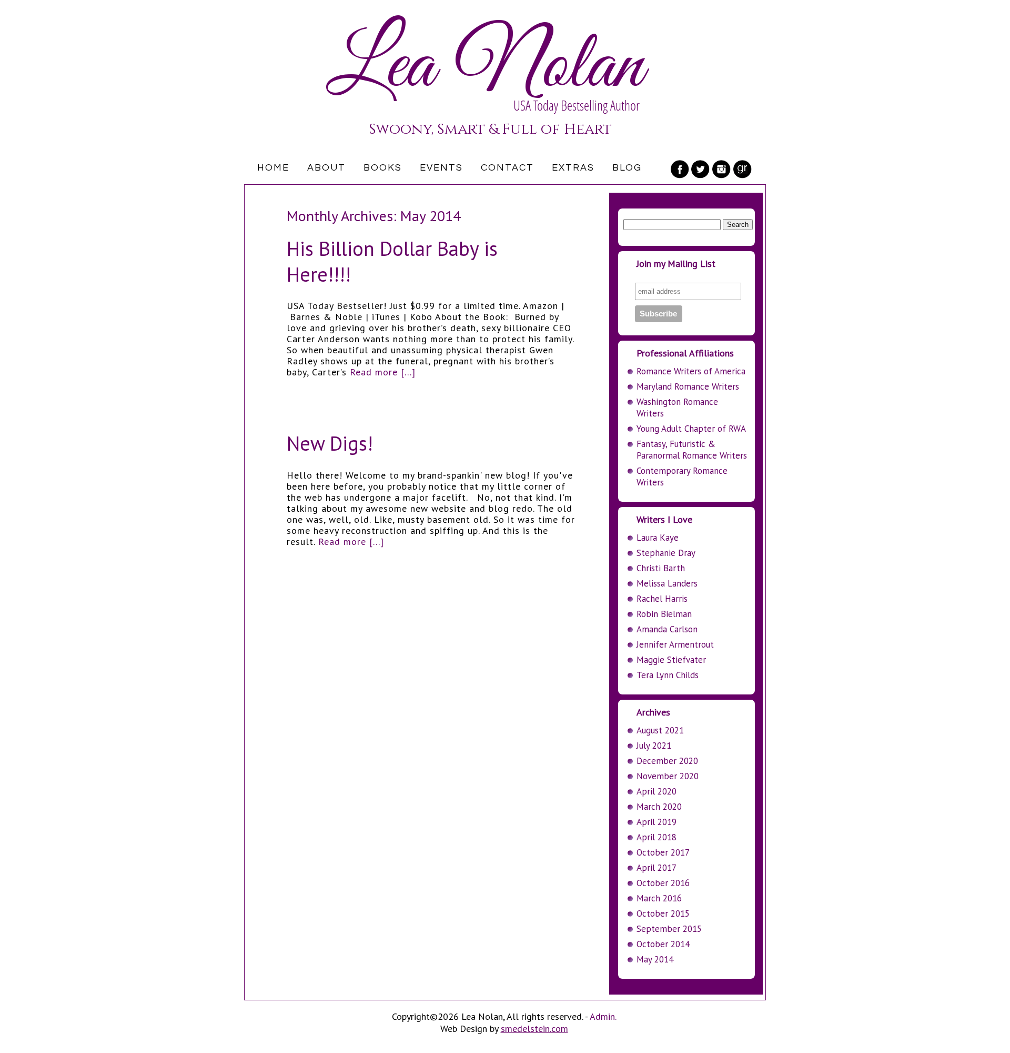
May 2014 (655, 959)
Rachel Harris (662, 598)
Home (273, 168)
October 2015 (663, 913)
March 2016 (659, 898)
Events (441, 168)
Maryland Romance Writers (688, 386)
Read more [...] (383, 372)
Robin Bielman (664, 614)
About (326, 168)
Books (382, 168)
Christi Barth (661, 568)
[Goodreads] (742, 169)
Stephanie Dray (666, 553)
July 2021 (654, 745)
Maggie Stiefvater (671, 659)
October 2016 (663, 883)
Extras (573, 168)
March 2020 (659, 806)
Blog (627, 168)
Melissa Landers (667, 583)
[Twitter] (700, 169)
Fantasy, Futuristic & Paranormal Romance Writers (692, 449)
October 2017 (663, 852)
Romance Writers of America (691, 371)
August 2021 (660, 730)
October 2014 (663, 944)
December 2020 (667, 761)
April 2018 (656, 837)
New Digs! (330, 443)
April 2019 (656, 822)
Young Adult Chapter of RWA (691, 428)
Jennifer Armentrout (675, 644)
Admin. (603, 1016)
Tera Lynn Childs (668, 675)
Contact (507, 168)
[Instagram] (721, 169)
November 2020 (668, 776)
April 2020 (656, 791)
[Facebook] (679, 169)
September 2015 (669, 929)
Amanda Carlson (667, 629)
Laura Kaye (658, 537)
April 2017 (656, 867)
